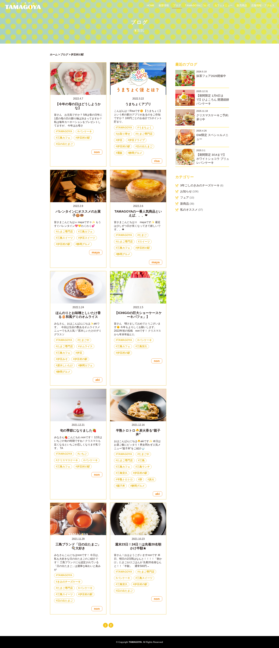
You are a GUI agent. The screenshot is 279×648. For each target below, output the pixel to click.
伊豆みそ (62, 359)
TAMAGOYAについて (197, 5)
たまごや (84, 340)
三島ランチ (143, 466)
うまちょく (145, 127)
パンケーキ (85, 131)
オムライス (86, 346)
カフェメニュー (223, 5)
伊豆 (119, 140)
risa (157, 161)
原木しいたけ (65, 365)
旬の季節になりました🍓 (78, 430)
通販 (119, 153)
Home (150, 5)
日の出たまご (65, 144)
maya (96, 252)
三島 (142, 460)
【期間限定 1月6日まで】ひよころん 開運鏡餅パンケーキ (212, 99)
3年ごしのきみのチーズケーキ (200, 185)
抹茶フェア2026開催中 (211, 76)
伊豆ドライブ (137, 140)
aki (97, 379)
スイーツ (145, 241)
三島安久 (142, 346)
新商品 (184, 203)
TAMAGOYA (64, 131)
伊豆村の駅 (83, 137)
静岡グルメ (135, 153)
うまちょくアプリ (138, 104)
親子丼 (121, 485)
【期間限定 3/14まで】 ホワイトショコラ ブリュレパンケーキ (212, 158)
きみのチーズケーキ (69, 581)
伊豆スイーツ (87, 237)
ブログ (177, 5)
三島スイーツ (65, 237)
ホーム (54, 54)
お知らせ (186, 191)
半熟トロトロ (125, 479)
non (97, 152)
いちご (83, 453)
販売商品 (242, 5)
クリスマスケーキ (67, 460)
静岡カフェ (86, 365)
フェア (184, 197)
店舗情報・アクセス (262, 5)
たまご (143, 235)
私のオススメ (189, 209)
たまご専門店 (144, 133)
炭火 (151, 479)
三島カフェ (63, 137)
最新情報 (164, 5)
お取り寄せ (123, 133)
